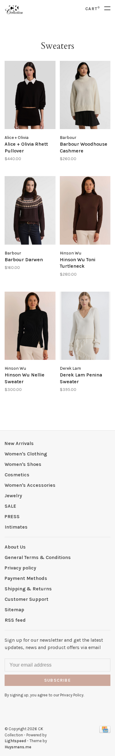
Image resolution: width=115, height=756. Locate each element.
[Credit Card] (104, 731)
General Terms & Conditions (38, 557)
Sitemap (14, 609)
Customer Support (26, 599)
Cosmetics (17, 475)
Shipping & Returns (28, 589)
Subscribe (57, 680)
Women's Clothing (26, 454)
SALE (10, 506)
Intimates (16, 527)
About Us (15, 547)
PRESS (12, 516)
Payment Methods (26, 578)
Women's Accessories (30, 485)
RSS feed (15, 620)
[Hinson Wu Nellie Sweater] (30, 327)
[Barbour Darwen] (30, 211)
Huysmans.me (18, 747)
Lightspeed (15, 740)
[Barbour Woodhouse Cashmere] (85, 96)
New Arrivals (19, 443)
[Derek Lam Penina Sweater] (85, 327)
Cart (92, 8)
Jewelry (13, 495)
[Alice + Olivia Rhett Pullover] (30, 96)
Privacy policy (20, 568)
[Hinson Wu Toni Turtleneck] (85, 211)
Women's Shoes (23, 464)
